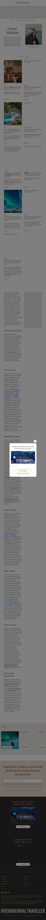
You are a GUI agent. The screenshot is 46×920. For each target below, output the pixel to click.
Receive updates (23, 470)
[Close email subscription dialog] (35, 441)
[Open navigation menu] (11, 3)
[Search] (35, 3)
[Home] (23, 2)
